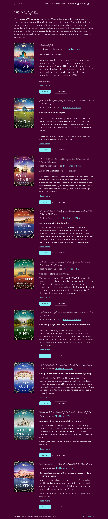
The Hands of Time (46, 45)
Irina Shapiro (18, 3)
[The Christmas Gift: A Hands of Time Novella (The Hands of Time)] (24, 377)
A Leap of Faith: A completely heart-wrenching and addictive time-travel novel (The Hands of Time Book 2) (66, 102)
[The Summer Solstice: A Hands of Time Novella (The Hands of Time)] (24, 476)
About (47, 4)
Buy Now (45, 91)
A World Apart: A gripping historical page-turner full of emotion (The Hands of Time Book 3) (64, 160)
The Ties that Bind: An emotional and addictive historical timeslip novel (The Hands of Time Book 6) (66, 314)
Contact (73, 4)
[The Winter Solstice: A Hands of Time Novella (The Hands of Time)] (24, 424)
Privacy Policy (86, 516)
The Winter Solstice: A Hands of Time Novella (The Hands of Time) (65, 412)
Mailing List (65, 4)
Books (53, 4)
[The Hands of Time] (24, 58)
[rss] (93, 517)
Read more (44, 85)
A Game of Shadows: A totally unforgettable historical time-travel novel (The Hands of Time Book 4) (65, 212)
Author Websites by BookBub (47, 516)
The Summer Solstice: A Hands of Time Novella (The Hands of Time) (65, 464)
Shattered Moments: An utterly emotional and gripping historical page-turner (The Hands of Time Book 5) (65, 263)
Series (58, 4)
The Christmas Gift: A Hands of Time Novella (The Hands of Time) (65, 365)
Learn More (61, 91)
